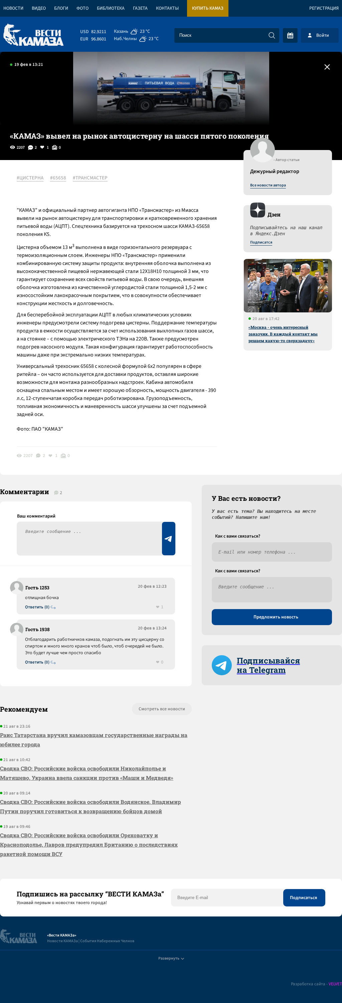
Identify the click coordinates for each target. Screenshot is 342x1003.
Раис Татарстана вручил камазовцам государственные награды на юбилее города (93, 739)
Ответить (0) (37, 607)
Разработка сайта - (316, 984)
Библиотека (111, 8)
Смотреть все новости (162, 709)
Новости (13, 8)
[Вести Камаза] (33, 35)
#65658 (58, 178)
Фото (82, 8)
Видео (39, 8)
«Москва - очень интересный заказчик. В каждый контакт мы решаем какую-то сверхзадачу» (283, 333)
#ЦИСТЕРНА (30, 178)
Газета (140, 8)
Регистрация (324, 8)
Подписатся (261, 242)
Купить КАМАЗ (207, 8)
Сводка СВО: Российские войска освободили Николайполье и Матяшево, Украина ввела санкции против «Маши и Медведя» (86, 773)
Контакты (167, 8)
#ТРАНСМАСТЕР (90, 178)
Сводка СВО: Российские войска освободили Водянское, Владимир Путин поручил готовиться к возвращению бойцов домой (90, 806)
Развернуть (168, 958)
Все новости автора (268, 185)
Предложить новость (275, 617)
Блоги (61, 8)
